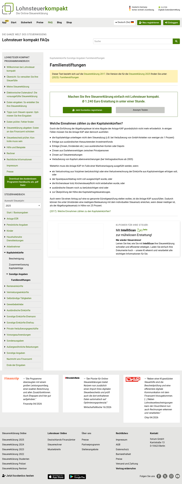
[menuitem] (124, 22)
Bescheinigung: (16, 258)
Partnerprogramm (91, 444)
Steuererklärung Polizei (14, 463)
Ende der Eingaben (16, 365)
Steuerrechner (55, 444)
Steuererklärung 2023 (13, 449)
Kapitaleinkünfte (58, 58)
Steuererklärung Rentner (14, 468)
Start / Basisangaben (17, 212)
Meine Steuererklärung (18, 86)
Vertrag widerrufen (126, 468)
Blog (59, 22)
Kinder (10, 230)
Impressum (12, 165)
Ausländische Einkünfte (18, 310)
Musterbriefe (54, 449)
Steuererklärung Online (14, 433)
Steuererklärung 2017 (94, 74)
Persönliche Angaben (17, 224)
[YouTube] (177, 476)
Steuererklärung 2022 (13, 454)
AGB (118, 444)
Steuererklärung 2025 (139, 74)
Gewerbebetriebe (15, 304)
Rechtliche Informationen (19, 159)
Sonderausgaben (15, 340)
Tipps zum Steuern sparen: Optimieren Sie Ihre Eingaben (23, 114)
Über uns (86, 433)
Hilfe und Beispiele (16, 147)
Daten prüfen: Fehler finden (20, 122)
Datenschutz (122, 449)
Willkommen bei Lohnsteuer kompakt (21, 69)
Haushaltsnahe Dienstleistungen (15, 239)
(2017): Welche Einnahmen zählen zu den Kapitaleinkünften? (80, 211)
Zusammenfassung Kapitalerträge (19, 266)
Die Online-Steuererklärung (32, 13)
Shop (69, 22)
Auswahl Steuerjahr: (14, 200)
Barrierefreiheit (123, 454)
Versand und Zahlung (127, 463)
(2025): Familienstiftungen (65, 77)
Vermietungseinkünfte (18, 292)
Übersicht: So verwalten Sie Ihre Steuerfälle (22, 78)
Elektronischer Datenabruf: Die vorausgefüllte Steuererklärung (22, 94)
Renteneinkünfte (15, 286)
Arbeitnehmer (13, 246)
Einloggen (172, 22)
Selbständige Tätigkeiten (19, 298)
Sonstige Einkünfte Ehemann (21, 316)
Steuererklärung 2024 (13, 444)
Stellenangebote (90, 449)
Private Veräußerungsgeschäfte (22, 328)
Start (13, 22)
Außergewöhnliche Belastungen (22, 347)
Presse (10, 171)
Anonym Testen (140, 110)
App (4, 22)
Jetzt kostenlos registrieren (88, 110)
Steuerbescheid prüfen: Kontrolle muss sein (21, 139)
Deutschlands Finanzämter (61, 439)
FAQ (50, 22)
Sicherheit (26, 22)
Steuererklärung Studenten (15, 459)
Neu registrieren (150, 22)
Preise (40, 22)
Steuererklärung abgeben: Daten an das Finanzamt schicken (23, 129)
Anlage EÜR (12, 218)
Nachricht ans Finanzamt (19, 359)
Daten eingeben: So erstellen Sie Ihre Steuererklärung (23, 104)
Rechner (11, 153)
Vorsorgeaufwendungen (19, 334)
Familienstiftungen (95, 58)
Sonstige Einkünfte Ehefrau (20, 322)
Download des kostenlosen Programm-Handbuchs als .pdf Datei (22, 182)
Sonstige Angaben (76, 58)
